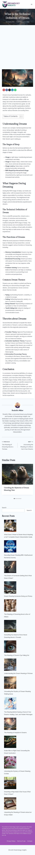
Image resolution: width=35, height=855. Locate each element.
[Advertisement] (17, 49)
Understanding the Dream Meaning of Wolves (18, 673)
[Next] (30, 480)
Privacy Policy (11, 841)
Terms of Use (21, 841)
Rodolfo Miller (11, 21)
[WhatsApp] (15, 90)
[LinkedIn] (12, 90)
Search (4, 507)
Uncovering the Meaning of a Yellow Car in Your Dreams (26, 445)
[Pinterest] (4, 90)
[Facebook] (6, 90)
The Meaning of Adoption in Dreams (15, 732)
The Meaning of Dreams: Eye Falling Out (16, 655)
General (17, 10)
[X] (9, 90)
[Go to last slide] (4, 480)
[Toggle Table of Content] (20, 116)
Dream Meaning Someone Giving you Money (18, 596)
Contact (29, 841)
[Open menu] (31, 4)
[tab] (14, 498)
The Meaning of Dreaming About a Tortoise (7, 445)
